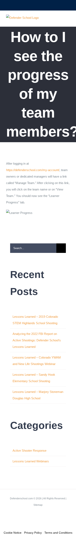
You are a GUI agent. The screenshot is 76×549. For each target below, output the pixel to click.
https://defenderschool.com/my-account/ (32, 170)
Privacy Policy (33, 532)
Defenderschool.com (21, 498)
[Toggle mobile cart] (61, 20)
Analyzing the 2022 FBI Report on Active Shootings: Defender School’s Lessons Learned (37, 340)
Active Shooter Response (29, 450)
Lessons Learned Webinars (31, 461)
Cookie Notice (12, 532)
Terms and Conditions (58, 532)
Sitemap (38, 505)
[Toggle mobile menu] (68, 20)
